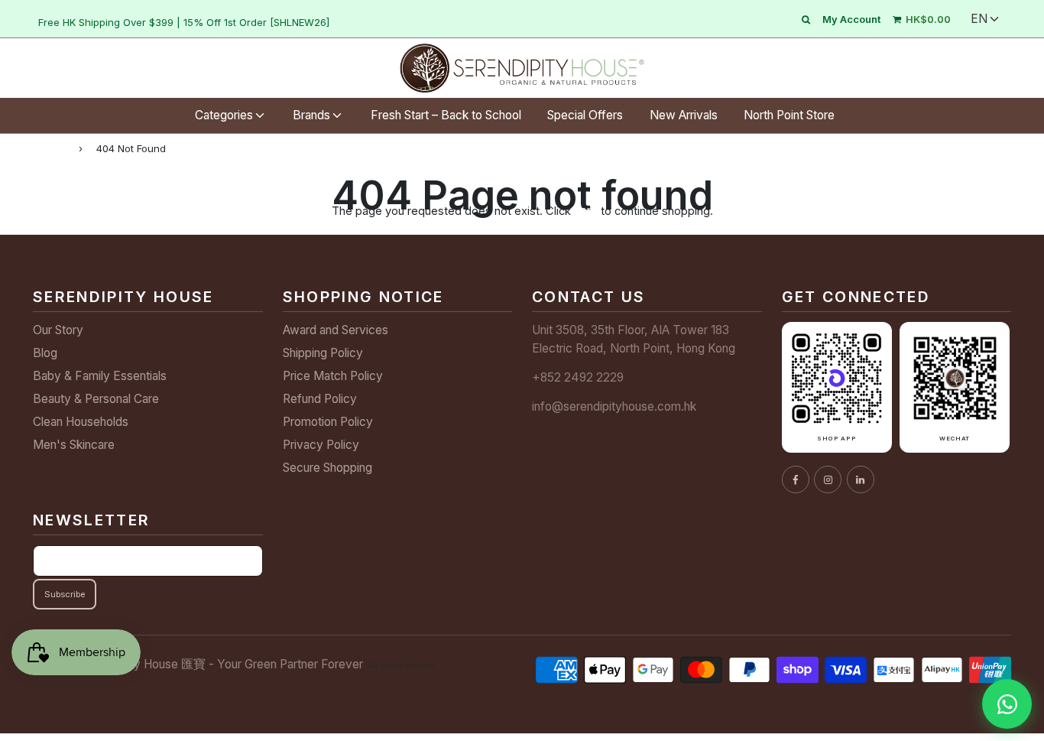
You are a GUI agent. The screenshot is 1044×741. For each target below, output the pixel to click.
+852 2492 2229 (578, 377)
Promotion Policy (328, 421)
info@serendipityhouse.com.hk (614, 406)
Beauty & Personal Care (96, 399)
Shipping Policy (323, 353)
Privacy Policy (321, 444)
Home (49, 148)
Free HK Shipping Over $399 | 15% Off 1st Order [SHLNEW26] (183, 22)
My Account (851, 19)
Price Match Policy (333, 376)
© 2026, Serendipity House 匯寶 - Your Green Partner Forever (198, 664)
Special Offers (585, 115)
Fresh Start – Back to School (446, 115)
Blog (45, 353)
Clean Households (80, 421)
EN (979, 18)
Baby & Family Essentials (100, 376)
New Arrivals (684, 115)
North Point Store (789, 115)
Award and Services (335, 330)
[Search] (805, 19)
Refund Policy (320, 399)
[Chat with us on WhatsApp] (1007, 704)
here (586, 210)
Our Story (58, 330)
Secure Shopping (327, 467)
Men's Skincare (74, 444)
